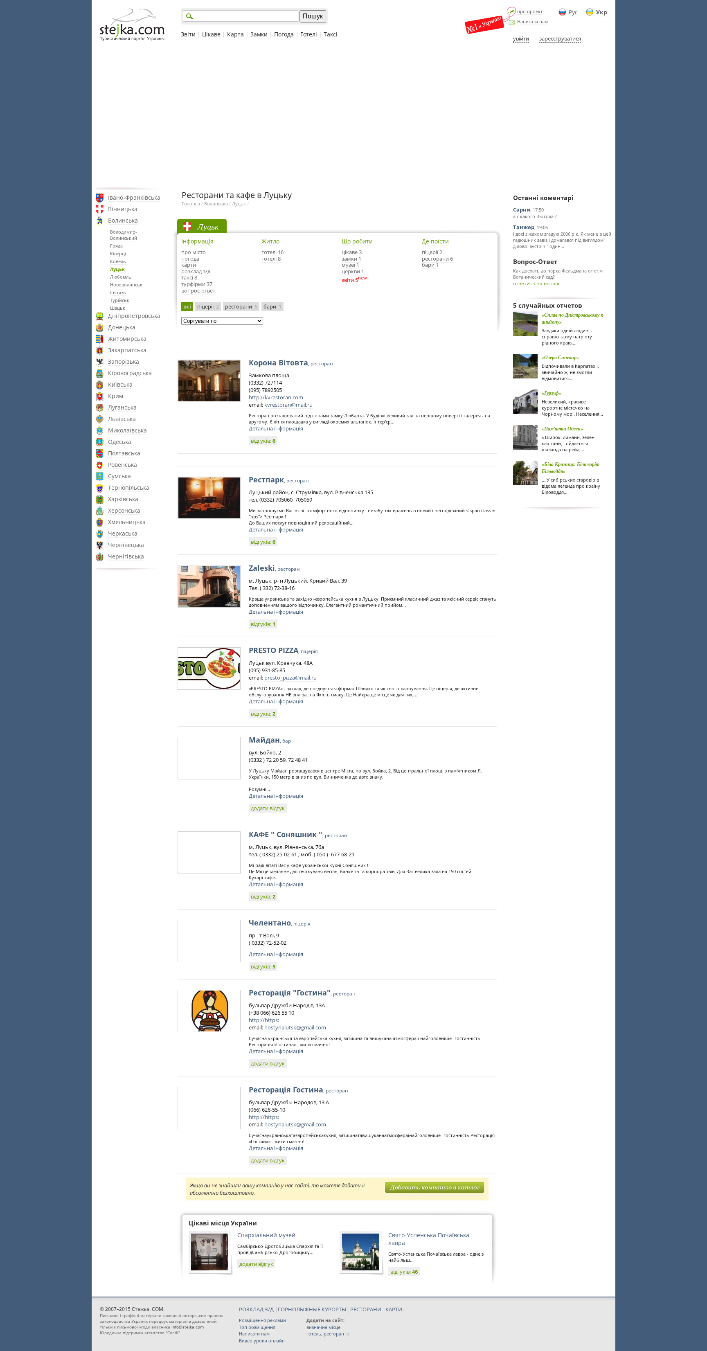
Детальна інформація (276, 428)
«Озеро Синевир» (560, 357)
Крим (115, 396)
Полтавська (124, 453)
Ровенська (122, 464)
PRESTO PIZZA (283, 650)
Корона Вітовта (291, 362)
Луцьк (117, 269)
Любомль (120, 277)
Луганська (122, 407)
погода (190, 258)
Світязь (118, 292)
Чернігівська (126, 556)
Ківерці (118, 253)
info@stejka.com (187, 1327)
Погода (284, 34)
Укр (601, 12)
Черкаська (122, 533)
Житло (270, 241)
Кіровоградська (130, 373)
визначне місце (323, 1327)
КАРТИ (393, 1309)
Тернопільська (128, 487)
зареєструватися (560, 38)
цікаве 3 (352, 252)
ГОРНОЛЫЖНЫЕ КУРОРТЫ (312, 1309)
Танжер (523, 227)
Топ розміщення (257, 1327)
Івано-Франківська (134, 197)
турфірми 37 (196, 284)
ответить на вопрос (537, 283)
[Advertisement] (353, 116)
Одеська (119, 442)
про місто (193, 252)
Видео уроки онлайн (262, 1340)
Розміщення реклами (262, 1320)
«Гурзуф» (551, 393)
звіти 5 (350, 280)
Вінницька (122, 209)
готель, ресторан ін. (328, 1334)
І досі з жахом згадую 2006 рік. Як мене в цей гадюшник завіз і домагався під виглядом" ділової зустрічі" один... (562, 240)
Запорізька (123, 361)
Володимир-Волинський (123, 235)
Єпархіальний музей (266, 1235)
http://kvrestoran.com (276, 397)
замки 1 (351, 258)
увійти (521, 38)
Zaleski (274, 568)
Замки (259, 34)
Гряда (116, 246)
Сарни (521, 209)
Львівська (122, 419)
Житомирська (127, 338)
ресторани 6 (437, 258)
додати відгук (268, 808)
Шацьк (117, 308)
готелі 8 (271, 258)
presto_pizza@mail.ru (290, 677)
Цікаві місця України (223, 1223)
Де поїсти (435, 241)
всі (187, 306)
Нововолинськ (126, 284)
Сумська (119, 476)
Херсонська (124, 510)
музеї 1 (350, 264)
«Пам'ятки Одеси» (562, 428)
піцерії (208, 306)
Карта (235, 34)
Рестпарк (279, 479)
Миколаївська (127, 430)
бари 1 (430, 264)
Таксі (331, 34)
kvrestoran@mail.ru (288, 404)
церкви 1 (353, 271)
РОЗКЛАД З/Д (256, 1309)
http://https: (264, 1020)
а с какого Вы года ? (535, 216)
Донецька (121, 327)
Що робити (357, 241)
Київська (120, 384)
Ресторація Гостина (298, 1089)
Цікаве (211, 34)
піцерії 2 (432, 252)
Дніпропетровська (134, 316)
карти (188, 264)
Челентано (280, 923)
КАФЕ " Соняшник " (298, 834)
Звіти (188, 34)
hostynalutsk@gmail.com (295, 1027)
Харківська (123, 499)
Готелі (308, 34)
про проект (530, 11)
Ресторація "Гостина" (302, 992)
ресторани (241, 306)
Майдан (270, 740)
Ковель (118, 261)
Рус (573, 12)
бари (272, 306)
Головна (191, 203)
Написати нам (532, 21)
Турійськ (119, 300)
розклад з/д (195, 271)
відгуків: (263, 440)
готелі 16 (272, 252)
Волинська (123, 220)
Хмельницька (127, 522)
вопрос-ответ (198, 290)
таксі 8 (189, 277)
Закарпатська (127, 350)
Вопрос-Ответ (535, 261)
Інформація (197, 241)
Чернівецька (126, 545)
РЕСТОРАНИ (365, 1309)
